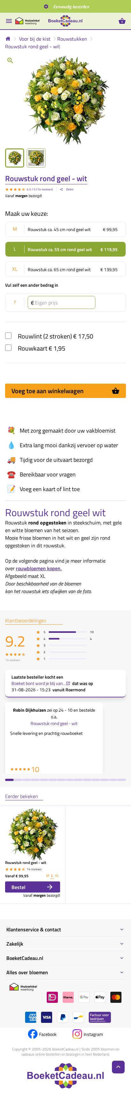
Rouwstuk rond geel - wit (32, 46)
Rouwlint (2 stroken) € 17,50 (55, 336)
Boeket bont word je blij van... (38, 683)
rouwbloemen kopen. (39, 568)
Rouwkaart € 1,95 (41, 348)
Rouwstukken (72, 39)
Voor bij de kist (35, 39)
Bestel (18, 887)
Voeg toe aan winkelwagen (47, 391)
